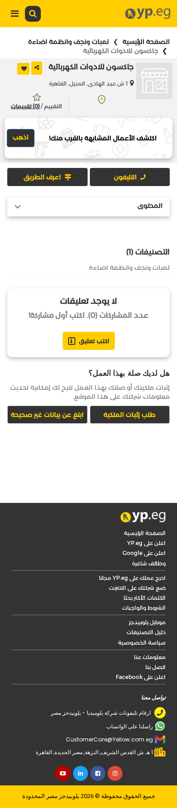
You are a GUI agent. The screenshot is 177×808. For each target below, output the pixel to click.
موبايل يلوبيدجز (147, 622)
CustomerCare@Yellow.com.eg (109, 739)
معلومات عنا (150, 657)
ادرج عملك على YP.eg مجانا (132, 577)
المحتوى (150, 205)
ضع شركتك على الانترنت (137, 587)
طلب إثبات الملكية (129, 415)
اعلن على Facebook (141, 677)
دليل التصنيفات (146, 632)
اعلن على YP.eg (146, 543)
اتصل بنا (155, 667)
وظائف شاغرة (149, 563)
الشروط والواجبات (144, 607)
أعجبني (23, 69)
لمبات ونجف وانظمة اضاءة (68, 42)
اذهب (21, 137)
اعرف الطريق (42, 177)
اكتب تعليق (94, 340)
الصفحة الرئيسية (146, 42)
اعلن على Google (144, 553)
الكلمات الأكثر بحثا (144, 597)
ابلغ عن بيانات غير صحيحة (47, 415)
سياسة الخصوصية (142, 642)
